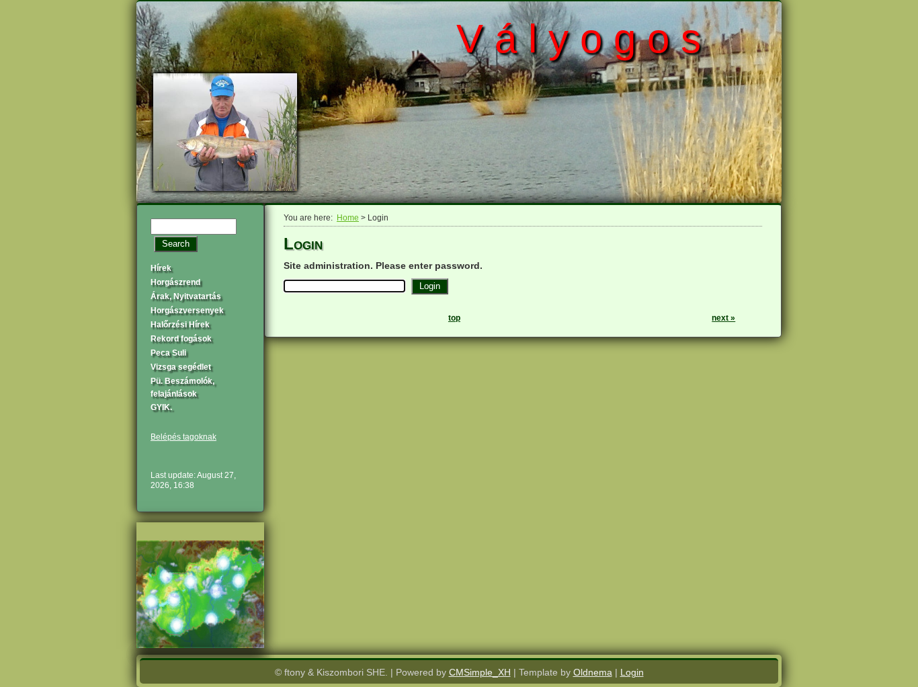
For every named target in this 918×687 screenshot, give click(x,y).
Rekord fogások (181, 339)
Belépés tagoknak (183, 437)
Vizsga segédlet (181, 367)
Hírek (161, 268)
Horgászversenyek (187, 310)
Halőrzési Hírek (180, 324)
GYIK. (161, 407)
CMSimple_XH (480, 672)
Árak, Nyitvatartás (186, 296)
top (454, 318)
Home (348, 218)
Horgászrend (175, 282)
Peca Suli (168, 353)
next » (723, 318)
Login (632, 672)
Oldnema (592, 672)
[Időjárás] (200, 644)
